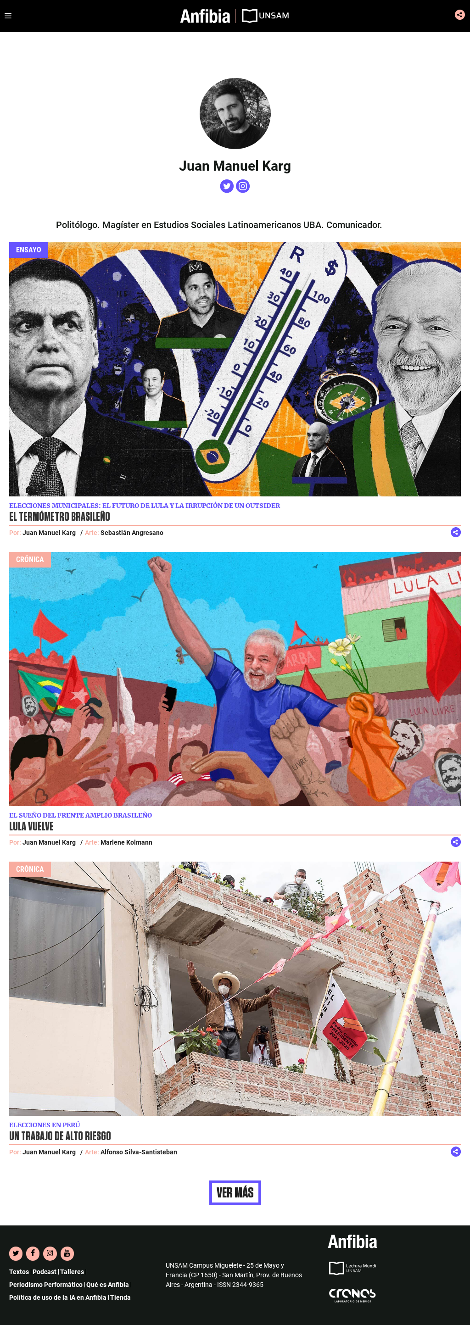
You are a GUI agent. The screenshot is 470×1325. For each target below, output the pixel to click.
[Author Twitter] (228, 190)
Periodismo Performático (46, 1284)
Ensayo (28, 249)
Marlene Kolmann (126, 842)
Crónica (30, 559)
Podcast (44, 1271)
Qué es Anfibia (107, 1284)
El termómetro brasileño (59, 517)
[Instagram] (49, 1253)
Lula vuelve (31, 827)
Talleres (72, 1271)
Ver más (235, 1193)
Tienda (120, 1297)
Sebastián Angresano (132, 532)
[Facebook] (32, 1253)
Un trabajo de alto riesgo (60, 1136)
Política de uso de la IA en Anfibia (57, 1297)
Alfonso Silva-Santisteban (139, 1152)
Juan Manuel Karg (49, 532)
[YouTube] (67, 1253)
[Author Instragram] (243, 190)
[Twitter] (15, 1253)
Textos (19, 1271)
